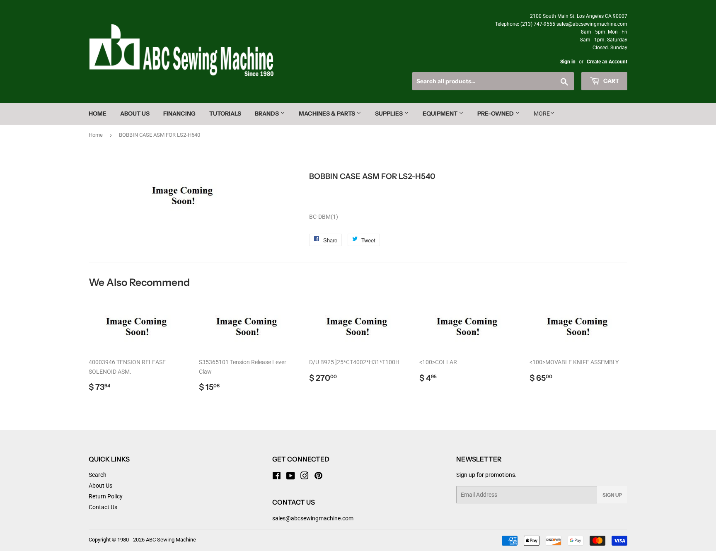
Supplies (389, 113)
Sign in (568, 62)
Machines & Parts (327, 113)
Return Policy (106, 496)
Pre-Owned (496, 113)
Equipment (441, 113)
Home (97, 113)
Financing (179, 113)
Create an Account (607, 62)
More (542, 113)
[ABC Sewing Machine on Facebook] (276, 477)
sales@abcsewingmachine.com (312, 518)
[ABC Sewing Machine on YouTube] (290, 477)
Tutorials (225, 113)
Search (97, 474)
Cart (610, 81)
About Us (135, 113)
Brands (267, 113)
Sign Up (612, 495)
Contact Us (103, 507)
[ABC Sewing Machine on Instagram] (304, 477)
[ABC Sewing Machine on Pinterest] (318, 477)
